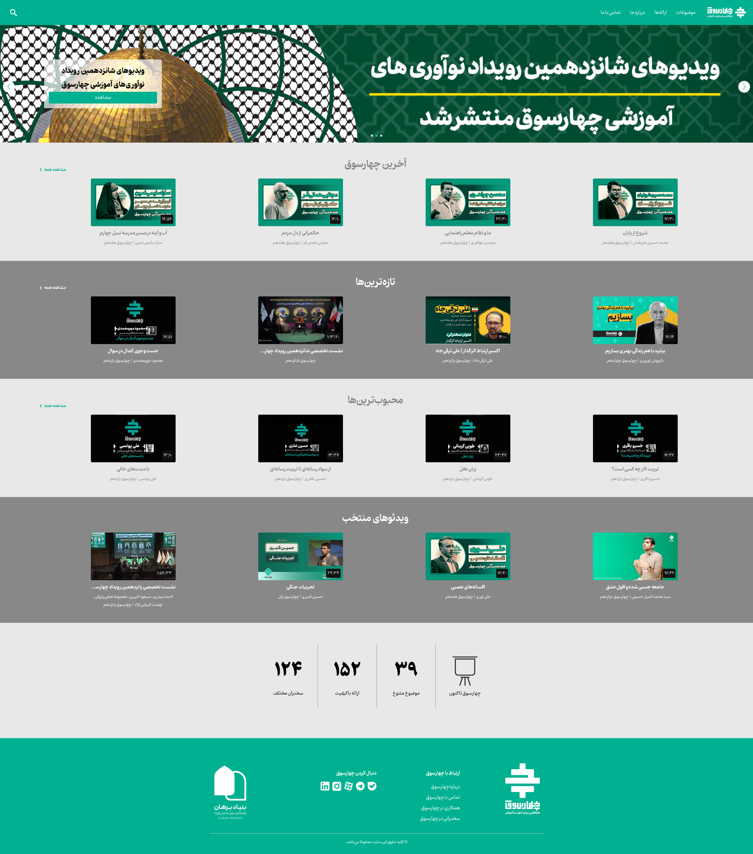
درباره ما (637, 12)
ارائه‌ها (660, 12)
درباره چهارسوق (445, 787)
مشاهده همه (55, 170)
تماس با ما (611, 12)
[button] (381, 135)
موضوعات (686, 12)
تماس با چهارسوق (443, 797)
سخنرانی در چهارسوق (440, 818)
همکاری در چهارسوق (440, 808)
